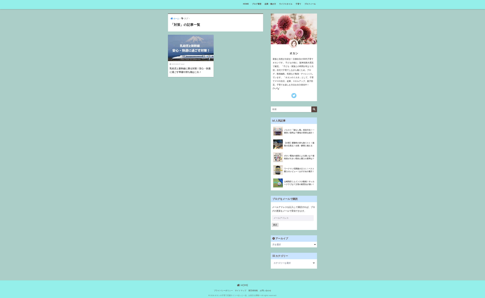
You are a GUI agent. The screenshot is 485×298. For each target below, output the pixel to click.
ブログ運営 (256, 4)
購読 (275, 225)
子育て (298, 4)
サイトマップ (240, 291)
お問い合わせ (265, 291)
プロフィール (310, 4)
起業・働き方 (270, 4)
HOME (246, 4)
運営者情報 (253, 291)
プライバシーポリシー (223, 291)
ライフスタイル (285, 4)
